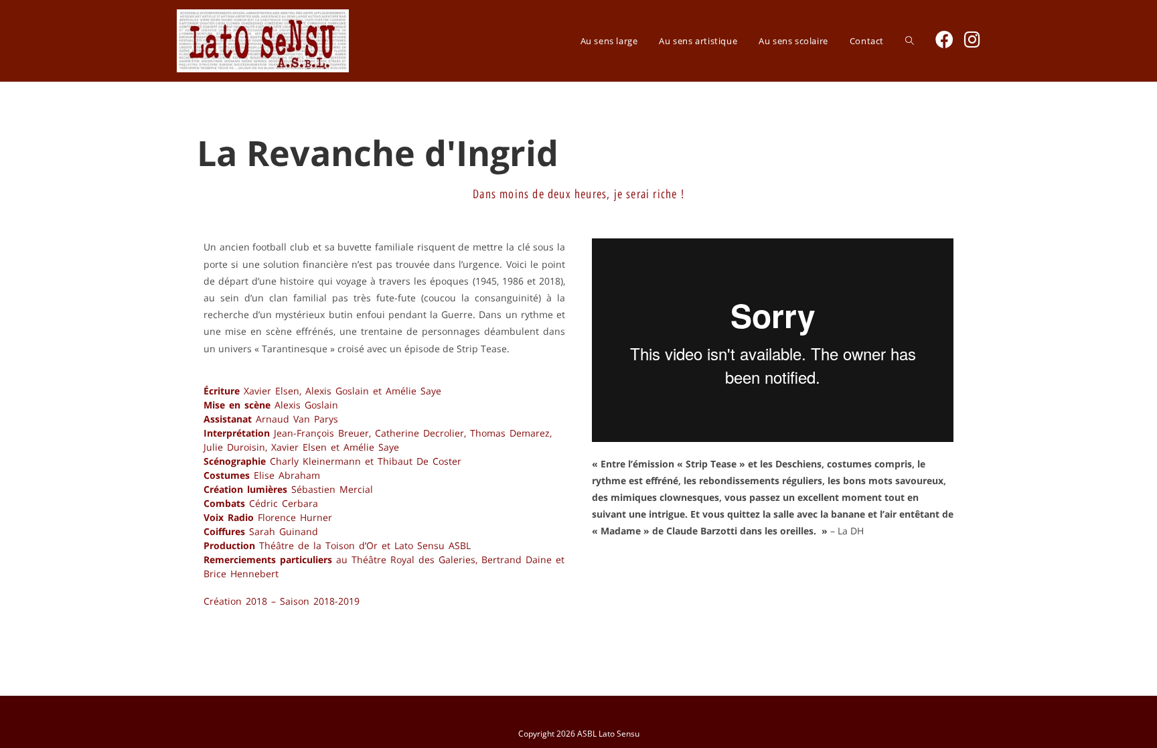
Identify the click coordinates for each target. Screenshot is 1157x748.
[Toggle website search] (910, 41)
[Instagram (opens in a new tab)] (972, 39)
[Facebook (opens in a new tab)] (944, 39)
